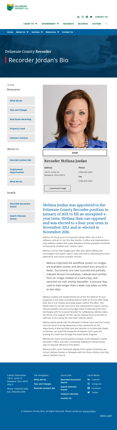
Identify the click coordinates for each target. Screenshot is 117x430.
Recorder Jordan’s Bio (44, 388)
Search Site (106, 24)
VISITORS (96, 23)
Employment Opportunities (17, 171)
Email (75, 152)
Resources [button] (51, 32)
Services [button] (36, 32)
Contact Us (101, 16)
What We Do (16, 100)
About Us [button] (20, 32)
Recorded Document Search (20, 205)
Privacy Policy (89, 411)
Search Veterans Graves (18, 217)
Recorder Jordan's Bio (20, 160)
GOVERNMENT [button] (49, 23)
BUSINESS (83, 23)
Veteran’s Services (69, 394)
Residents (68, 23)
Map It (10, 384)
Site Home (18, 7)
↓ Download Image (57, 188)
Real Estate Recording (20, 119)
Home (10, 32)
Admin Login (106, 415)
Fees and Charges (18, 110)
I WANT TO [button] (28, 23)
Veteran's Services (19, 138)
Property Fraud (17, 128)
